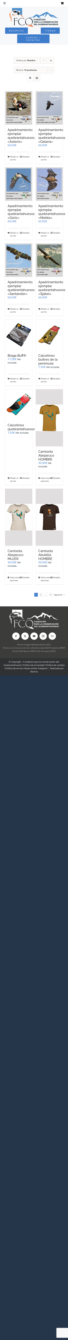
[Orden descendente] (51, 60)
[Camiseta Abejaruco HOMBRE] (49, 417)
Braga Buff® (17, 356)
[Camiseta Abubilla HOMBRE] (49, 517)
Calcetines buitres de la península (48, 359)
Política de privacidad (33, 665)
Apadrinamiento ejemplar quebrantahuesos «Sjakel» (51, 288)
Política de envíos (14, 668)
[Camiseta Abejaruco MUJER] (18, 517)
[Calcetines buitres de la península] (49, 335)
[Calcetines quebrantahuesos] (18, 404)
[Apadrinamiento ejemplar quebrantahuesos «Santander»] (18, 260)
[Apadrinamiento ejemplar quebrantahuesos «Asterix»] (18, 108)
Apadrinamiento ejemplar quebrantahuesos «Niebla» (51, 212)
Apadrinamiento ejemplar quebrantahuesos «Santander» (21, 288)
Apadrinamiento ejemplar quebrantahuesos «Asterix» (21, 136)
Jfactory (34, 671)
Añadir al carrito (14, 158)
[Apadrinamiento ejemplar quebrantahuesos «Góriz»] (18, 184)
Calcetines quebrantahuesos (21, 427)
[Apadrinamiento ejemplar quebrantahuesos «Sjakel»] (49, 260)
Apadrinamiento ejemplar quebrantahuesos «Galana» (51, 136)
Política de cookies (55, 665)
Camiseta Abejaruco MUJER (15, 555)
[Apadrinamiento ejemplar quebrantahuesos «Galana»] (49, 108)
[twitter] (25, 636)
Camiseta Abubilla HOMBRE (45, 555)
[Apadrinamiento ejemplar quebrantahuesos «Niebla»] (49, 184)
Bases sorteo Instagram (36, 668)
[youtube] (34, 636)
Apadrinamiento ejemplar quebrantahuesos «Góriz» (21, 212)
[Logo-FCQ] (34, 9)
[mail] (52, 636)
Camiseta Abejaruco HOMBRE (46, 455)
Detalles (26, 156)
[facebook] (16, 636)
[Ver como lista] (37, 78)
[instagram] (43, 636)
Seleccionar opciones (45, 479)
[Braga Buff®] (18, 335)
